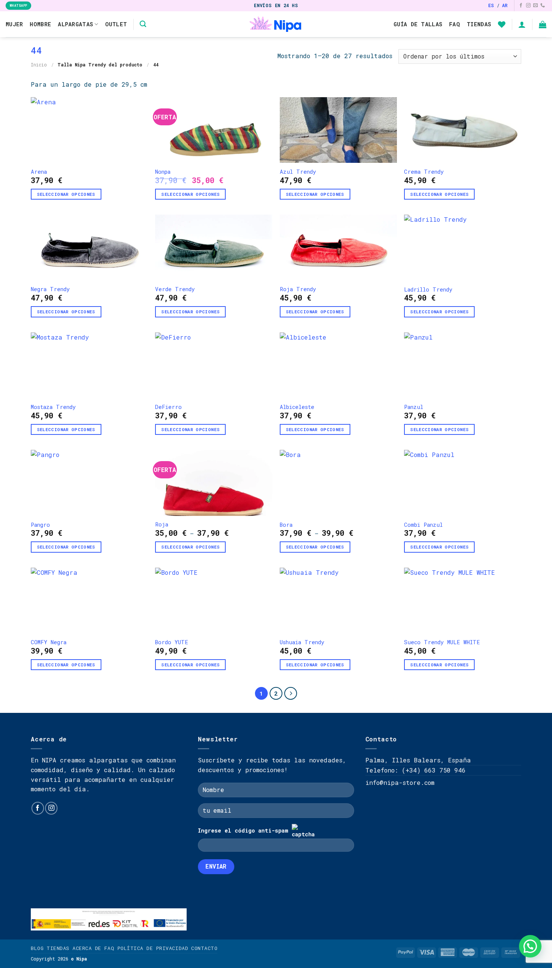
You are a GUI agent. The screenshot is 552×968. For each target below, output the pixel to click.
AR (505, 5)
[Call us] (542, 5)
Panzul (413, 407)
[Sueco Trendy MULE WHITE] (462, 601)
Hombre (40, 24)
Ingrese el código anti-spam (243, 830)
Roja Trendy (298, 289)
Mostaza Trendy (53, 407)
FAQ (454, 24)
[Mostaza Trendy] (89, 365)
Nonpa (162, 171)
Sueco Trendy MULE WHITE (442, 642)
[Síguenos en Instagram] (528, 5)
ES (491, 5)
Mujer (14, 24)
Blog (37, 948)
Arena (39, 171)
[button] (530, 946)
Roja (161, 524)
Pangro (40, 525)
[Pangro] (89, 483)
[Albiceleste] (338, 365)
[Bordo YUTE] (213, 601)
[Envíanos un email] (535, 5)
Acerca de (86, 948)
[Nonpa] (213, 130)
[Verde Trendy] (213, 247)
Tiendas (479, 24)
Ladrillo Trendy (428, 289)
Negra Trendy (50, 289)
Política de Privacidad (153, 948)
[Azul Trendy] (338, 130)
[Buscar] (143, 24)
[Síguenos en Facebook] (521, 5)
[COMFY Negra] (89, 601)
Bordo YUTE (171, 642)
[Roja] (213, 483)
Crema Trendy (424, 171)
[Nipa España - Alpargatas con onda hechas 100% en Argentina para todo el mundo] (276, 24)
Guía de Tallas (418, 24)
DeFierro (168, 407)
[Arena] (89, 130)
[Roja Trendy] (338, 247)
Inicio (39, 65)
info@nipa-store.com (399, 782)
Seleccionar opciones (66, 194)
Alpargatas (75, 24)
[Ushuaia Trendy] (338, 601)
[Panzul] (462, 365)
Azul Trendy (298, 171)
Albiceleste (297, 407)
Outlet (116, 24)
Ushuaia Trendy (302, 642)
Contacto (204, 948)
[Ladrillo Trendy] (462, 248)
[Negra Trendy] (89, 247)
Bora (286, 525)
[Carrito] (542, 24)
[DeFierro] (213, 365)
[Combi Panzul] (462, 483)
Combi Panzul (423, 525)
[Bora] (338, 483)
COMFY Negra (48, 642)
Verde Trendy (175, 289)
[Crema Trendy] (462, 130)
